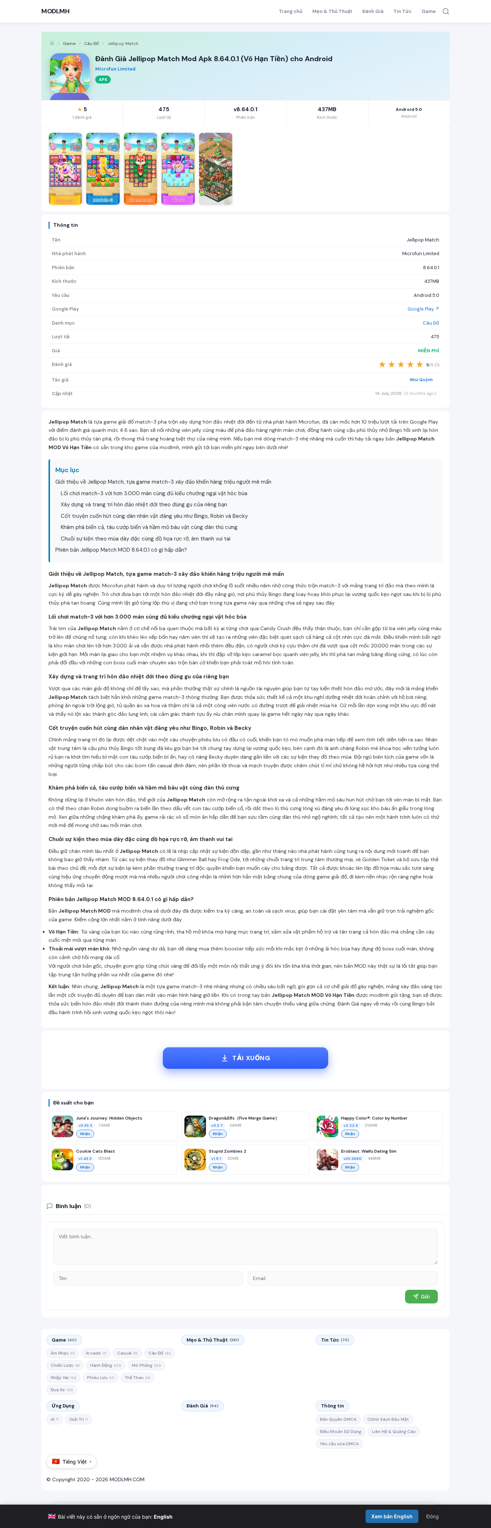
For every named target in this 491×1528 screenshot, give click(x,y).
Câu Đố (91, 43)
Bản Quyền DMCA (338, 1419)
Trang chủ (290, 11)
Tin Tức (403, 11)
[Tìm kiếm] (446, 11)
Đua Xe (62, 1390)
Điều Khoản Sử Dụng (340, 1431)
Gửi (425, 1296)
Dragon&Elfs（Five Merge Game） (244, 1118)
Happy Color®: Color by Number (374, 1118)
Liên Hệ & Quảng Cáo (394, 1431)
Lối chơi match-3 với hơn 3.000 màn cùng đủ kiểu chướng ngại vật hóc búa (154, 493)
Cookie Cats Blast (95, 1151)
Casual (127, 1353)
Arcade (96, 1353)
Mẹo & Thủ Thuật (332, 11)
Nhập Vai (63, 1377)
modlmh (169, 447)
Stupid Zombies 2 (227, 1151)
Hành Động (105, 1365)
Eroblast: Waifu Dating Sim (368, 1151)
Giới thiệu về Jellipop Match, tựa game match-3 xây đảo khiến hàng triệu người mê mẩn (163, 481)
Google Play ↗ (423, 309)
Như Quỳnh (421, 380)
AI (55, 1419)
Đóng (432, 1516)
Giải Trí (78, 1419)
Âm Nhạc (63, 1353)
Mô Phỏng (146, 1365)
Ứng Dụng (63, 1406)
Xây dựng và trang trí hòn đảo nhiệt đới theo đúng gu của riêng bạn (144, 504)
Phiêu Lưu (100, 1377)
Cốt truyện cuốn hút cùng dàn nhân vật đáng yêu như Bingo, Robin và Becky (154, 516)
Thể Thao (137, 1377)
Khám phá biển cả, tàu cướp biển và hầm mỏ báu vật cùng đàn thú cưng (149, 527)
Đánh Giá (373, 11)
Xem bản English (392, 1516)
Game (429, 11)
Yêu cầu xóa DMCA (339, 1444)
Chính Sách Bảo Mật (388, 1419)
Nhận (85, 1133)
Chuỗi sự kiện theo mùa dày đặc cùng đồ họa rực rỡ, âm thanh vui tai (145, 538)
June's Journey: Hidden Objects (109, 1118)
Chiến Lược (65, 1365)
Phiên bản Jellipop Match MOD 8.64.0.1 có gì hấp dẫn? (121, 549)
